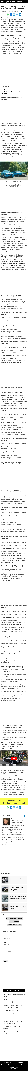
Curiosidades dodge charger (14, 918)
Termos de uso (21, 1065)
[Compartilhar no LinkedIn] (20, 14)
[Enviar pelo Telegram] (14, 14)
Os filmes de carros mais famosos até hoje (11, 1001)
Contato (20, 1062)
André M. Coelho (19, 11)
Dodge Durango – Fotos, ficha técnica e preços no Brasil (12, 1006)
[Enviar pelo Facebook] (11, 14)
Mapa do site (7, 1062)
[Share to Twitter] (17, 14)
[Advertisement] (14, 69)
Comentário (6, 949)
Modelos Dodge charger (14, 924)
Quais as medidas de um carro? (14, 90)
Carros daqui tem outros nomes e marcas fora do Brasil (13, 1022)
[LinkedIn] (24, 816)
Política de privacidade (7, 1065)
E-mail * (5, 942)
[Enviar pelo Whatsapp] (8, 14)
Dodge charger (14, 921)
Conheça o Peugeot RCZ (11, 1010)
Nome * (5, 936)
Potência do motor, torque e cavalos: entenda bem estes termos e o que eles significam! (14, 1016)
